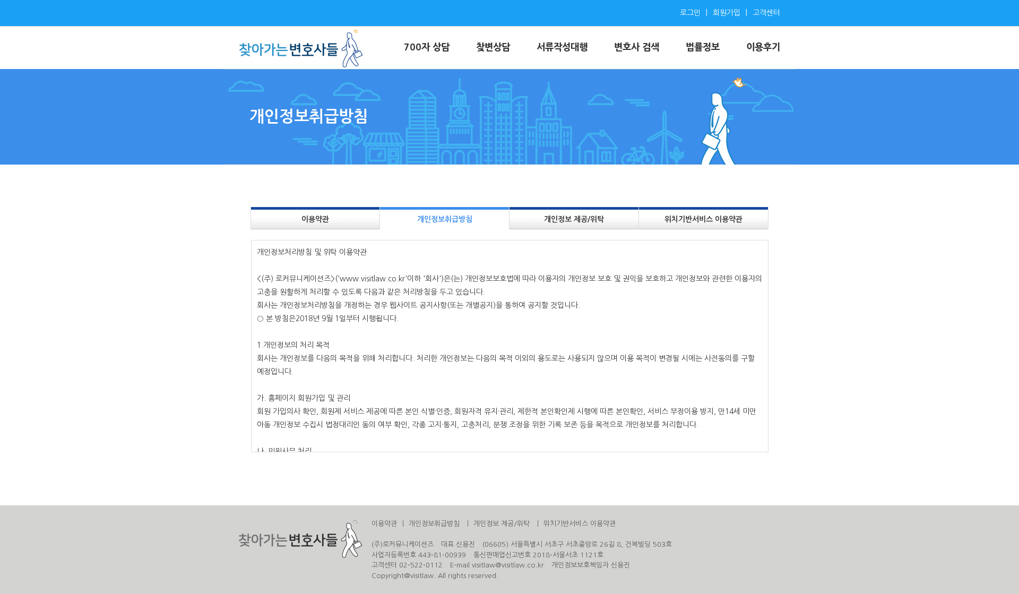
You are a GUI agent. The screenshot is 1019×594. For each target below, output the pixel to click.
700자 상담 (427, 47)
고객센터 (766, 12)
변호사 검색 (636, 47)
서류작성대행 (562, 47)
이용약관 (315, 219)
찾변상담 (493, 47)
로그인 (690, 12)
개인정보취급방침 (444, 219)
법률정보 (703, 47)
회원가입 (726, 12)
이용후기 (763, 47)
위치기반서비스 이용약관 (703, 219)
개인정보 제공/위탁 (574, 219)
